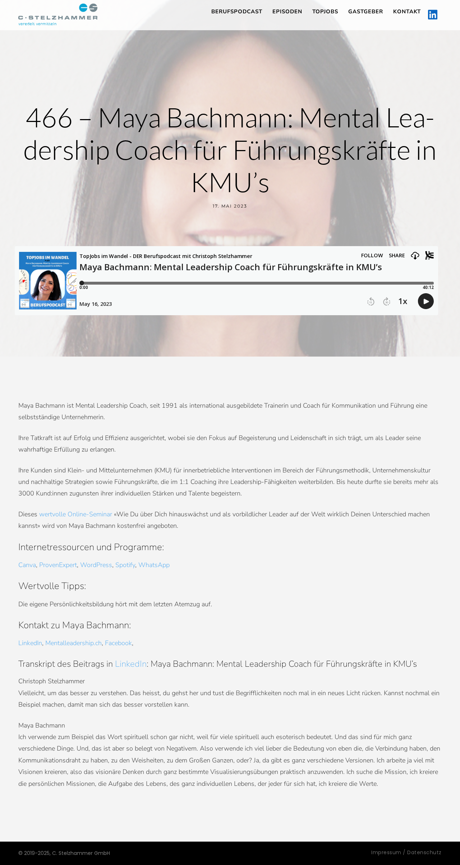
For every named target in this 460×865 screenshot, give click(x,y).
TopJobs (325, 11)
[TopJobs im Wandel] (57, 14)
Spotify (125, 565)
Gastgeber (365, 11)
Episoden (287, 11)
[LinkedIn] (433, 15)
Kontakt (407, 11)
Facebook (118, 643)
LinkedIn (30, 643)
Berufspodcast (236, 11)
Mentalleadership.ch (73, 643)
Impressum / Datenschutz (406, 852)
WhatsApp (154, 565)
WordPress (96, 565)
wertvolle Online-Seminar (75, 514)
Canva (27, 565)
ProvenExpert (58, 565)
